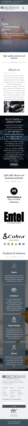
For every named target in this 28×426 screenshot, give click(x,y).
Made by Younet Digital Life (14, 423)
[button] (23, 8)
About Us (12, 388)
